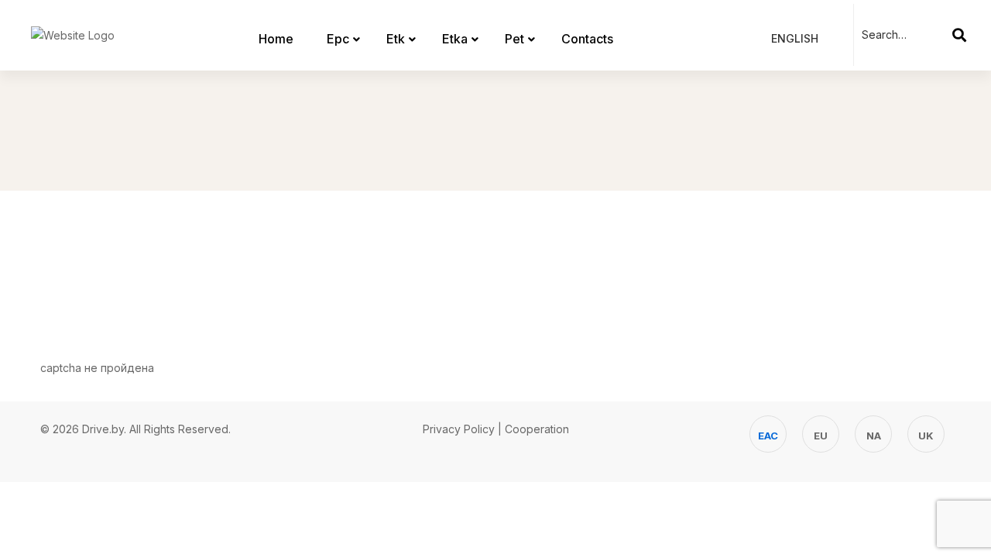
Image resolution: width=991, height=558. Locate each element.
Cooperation (537, 429)
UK (926, 435)
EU (821, 435)
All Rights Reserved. (180, 429)
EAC (768, 435)
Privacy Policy (459, 429)
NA (873, 435)
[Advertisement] (495, 260)
